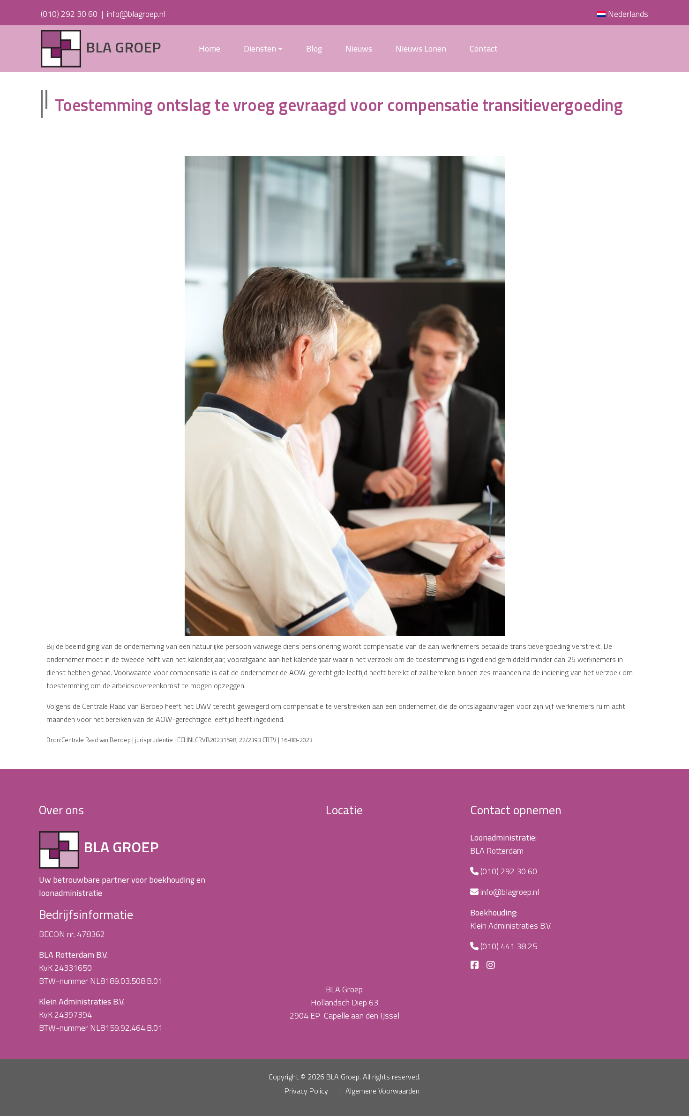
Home (209, 48)
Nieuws (358, 48)
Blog (314, 48)
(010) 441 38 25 (508, 946)
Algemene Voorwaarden (382, 1090)
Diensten (260, 48)
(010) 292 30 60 (69, 13)
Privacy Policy (306, 1090)
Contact (483, 48)
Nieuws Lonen (421, 48)
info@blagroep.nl (136, 13)
